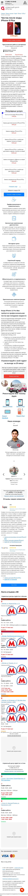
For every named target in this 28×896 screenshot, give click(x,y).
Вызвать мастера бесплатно (14, 735)
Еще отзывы (14, 584)
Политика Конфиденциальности (10, 879)
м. (4, 599)
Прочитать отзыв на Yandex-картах (17, 508)
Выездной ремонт (19, 54)
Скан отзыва (12, 510)
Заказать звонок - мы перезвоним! (14, 496)
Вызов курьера (8, 54)
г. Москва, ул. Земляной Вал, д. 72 (10, 603)
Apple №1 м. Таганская (10, 579)
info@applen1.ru (8, 3)
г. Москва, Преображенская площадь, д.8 (12, 636)
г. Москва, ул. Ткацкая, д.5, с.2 (9, 663)
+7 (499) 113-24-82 (10, 1)
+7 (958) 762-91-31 (14, 768)
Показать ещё (13, 186)
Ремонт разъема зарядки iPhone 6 (14, 540)
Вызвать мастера (14, 376)
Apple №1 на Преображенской (12, 542)
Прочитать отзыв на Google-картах (17, 549)
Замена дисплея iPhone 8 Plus (12, 578)
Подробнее (3, 629)
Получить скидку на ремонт (14, 194)
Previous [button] (3, 474)
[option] (14, 474)
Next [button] (24, 474)
